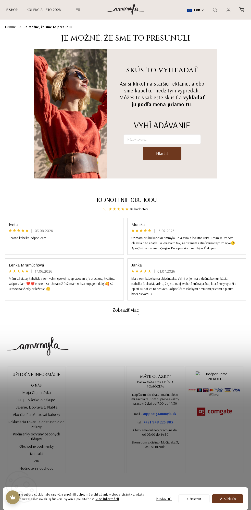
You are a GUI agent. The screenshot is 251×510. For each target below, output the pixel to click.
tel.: (155, 422)
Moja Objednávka (36, 392)
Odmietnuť (194, 499)
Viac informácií (107, 499)
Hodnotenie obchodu (125, 200)
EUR (196, 10)
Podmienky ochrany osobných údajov (36, 436)
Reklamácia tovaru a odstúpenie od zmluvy (36, 424)
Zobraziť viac (126, 310)
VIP (36, 460)
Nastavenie (164, 498)
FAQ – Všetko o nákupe (36, 399)
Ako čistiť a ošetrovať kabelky (36, 414)
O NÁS (36, 385)
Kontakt (36, 453)
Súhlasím (230, 499)
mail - (155, 413)
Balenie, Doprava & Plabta (36, 407)
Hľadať (162, 153)
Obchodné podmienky (36, 446)
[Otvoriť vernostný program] (13, 497)
